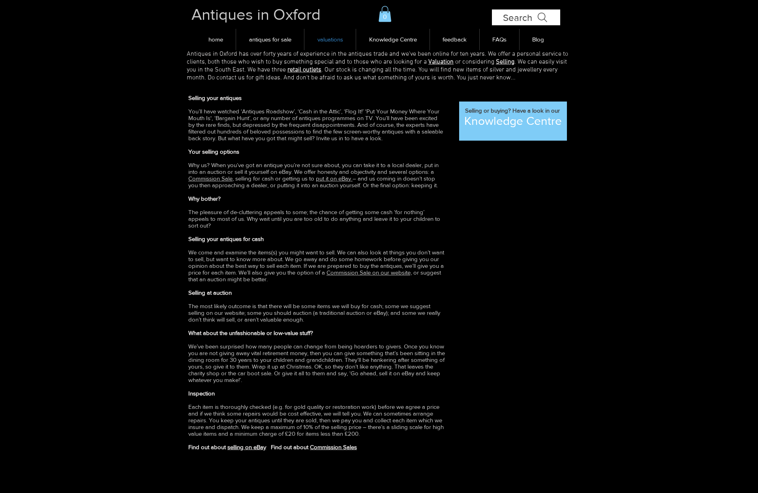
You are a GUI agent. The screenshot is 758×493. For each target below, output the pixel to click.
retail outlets (304, 70)
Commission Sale (210, 178)
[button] (385, 14)
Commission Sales (333, 447)
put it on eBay (334, 178)
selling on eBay (246, 447)
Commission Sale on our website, (369, 272)
